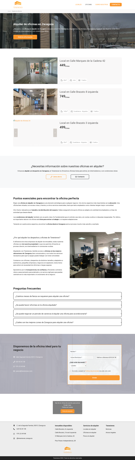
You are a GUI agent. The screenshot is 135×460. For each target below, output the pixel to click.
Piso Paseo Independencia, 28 (65, 441)
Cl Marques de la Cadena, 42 (65, 436)
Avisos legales (111, 432)
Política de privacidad (92, 371)
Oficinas (88, 4)
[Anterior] (16, 71)
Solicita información (25, 37)
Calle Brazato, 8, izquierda (64, 429)
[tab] (68, 296)
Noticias (108, 429)
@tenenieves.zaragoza (24, 438)
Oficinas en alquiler (89, 432)
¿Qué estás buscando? (78, 362)
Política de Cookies (67, 407)
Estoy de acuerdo (68, 411)
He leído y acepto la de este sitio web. (91, 371)
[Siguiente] (55, 71)
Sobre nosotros (101, 4)
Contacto (116, 4)
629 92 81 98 (20, 362)
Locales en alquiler (89, 429)
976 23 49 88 (20, 366)
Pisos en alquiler (88, 436)
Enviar (94, 378)
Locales (78, 4)
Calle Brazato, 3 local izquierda (65, 432)
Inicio (9, 11)
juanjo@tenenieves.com (24, 371)
